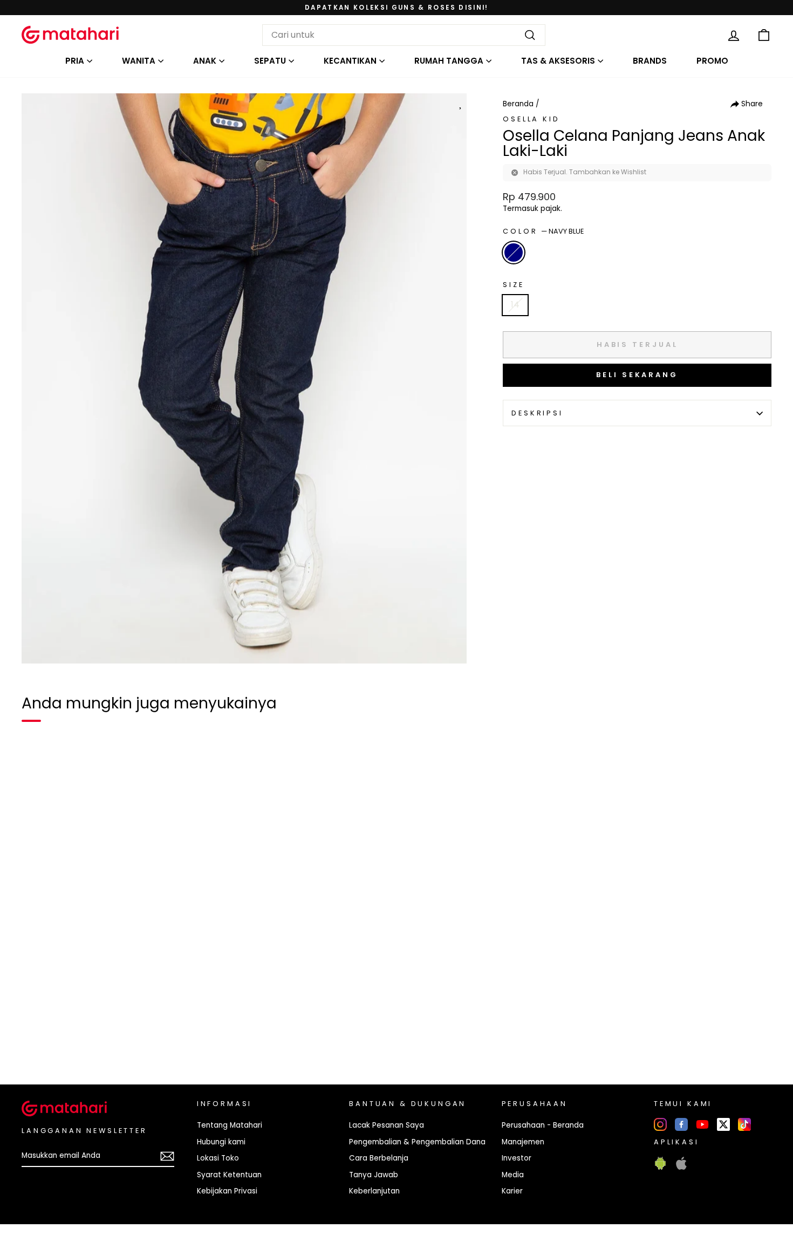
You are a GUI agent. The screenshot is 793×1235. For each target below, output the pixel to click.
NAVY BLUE (513, 252)
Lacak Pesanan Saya (386, 1125)
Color (543, 231)
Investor (516, 1158)
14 (515, 304)
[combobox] (403, 35)
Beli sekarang (637, 375)
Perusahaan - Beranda (543, 1125)
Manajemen (523, 1142)
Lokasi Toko (218, 1158)
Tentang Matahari (229, 1125)
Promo (712, 60)
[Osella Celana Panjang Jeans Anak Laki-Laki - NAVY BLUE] (36, 1039)
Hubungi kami (221, 1142)
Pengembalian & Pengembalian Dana (417, 1142)
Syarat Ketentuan (229, 1175)
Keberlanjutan (374, 1191)
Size (513, 284)
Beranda (518, 104)
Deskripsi (537, 413)
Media (513, 1175)
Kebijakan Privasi (227, 1191)
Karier (512, 1191)
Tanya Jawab (373, 1175)
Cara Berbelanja (378, 1158)
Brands (650, 60)
